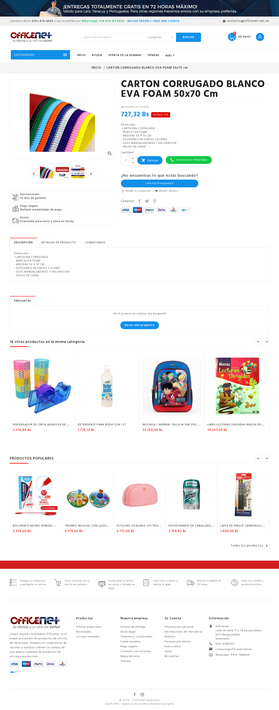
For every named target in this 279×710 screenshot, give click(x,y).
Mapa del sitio (130, 656)
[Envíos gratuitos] (139, 8)
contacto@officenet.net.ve (233, 649)
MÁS (170, 55)
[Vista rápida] (54, 417)
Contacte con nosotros (136, 651)
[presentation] (34, 174)
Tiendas (126, 661)
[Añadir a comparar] (46, 417)
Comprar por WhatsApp (189, 160)
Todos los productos (250, 545)
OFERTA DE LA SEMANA (124, 55)
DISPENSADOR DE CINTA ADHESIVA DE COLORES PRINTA (52, 424)
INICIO (81, 55)
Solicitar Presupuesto (159, 183)
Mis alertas (172, 656)
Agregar (149, 160)
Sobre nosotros (131, 642)
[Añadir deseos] (38, 417)
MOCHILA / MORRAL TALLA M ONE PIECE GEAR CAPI (179, 424)
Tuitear (147, 201)
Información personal (179, 627)
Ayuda (97, 55)
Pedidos (170, 637)
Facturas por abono (178, 642)
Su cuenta (173, 618)
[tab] (23, 243)
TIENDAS (153, 55)
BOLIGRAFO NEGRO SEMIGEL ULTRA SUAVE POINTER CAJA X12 (56, 525)
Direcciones (173, 646)
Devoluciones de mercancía (183, 632)
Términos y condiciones (136, 637)
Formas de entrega (133, 627)
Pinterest (154, 201)
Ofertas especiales (88, 627)
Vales (168, 651)
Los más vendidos (88, 637)
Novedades (84, 632)
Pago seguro (129, 646)
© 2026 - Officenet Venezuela (139, 700)
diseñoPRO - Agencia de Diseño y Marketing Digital (139, 704)
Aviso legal (128, 632)
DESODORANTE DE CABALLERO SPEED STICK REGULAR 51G (209, 525)
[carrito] (30, 417)
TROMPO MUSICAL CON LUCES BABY (90, 525)
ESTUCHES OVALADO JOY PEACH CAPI (143, 525)
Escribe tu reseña (135, 107)
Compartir (139, 201)
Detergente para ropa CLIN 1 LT (102, 424)
